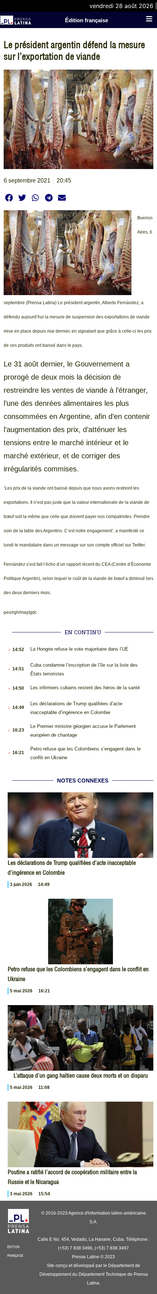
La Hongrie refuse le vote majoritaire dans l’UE (79, 649)
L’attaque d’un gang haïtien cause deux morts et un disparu (81, 1075)
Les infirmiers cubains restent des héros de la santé (85, 687)
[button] (9, 197)
